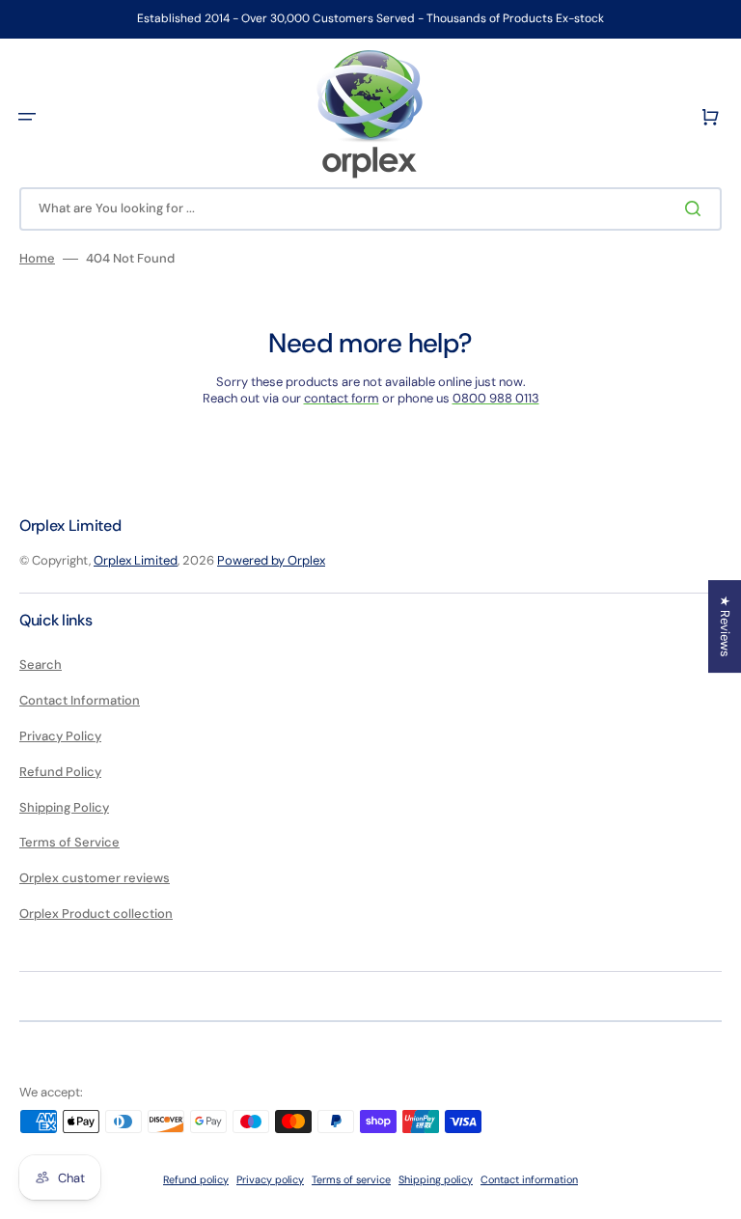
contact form (341, 398)
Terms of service (351, 1179)
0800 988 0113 (496, 398)
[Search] (697, 208)
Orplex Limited (136, 560)
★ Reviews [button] (725, 626)
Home (37, 258)
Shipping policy (435, 1179)
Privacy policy (270, 1179)
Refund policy (196, 1179)
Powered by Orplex (271, 560)
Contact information (529, 1179)
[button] (27, 117)
